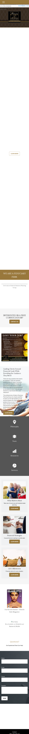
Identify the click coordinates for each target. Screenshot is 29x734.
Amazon (18, 624)
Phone (3, 676)
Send (4, 698)
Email (2, 667)
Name (2, 658)
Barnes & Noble (14, 626)
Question (3, 685)
